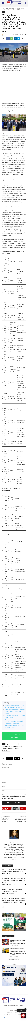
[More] (22, 38)
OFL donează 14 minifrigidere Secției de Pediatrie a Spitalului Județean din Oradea (15, 711)
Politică (6, 8)
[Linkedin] (15, 38)
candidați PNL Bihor (6, 746)
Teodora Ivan (8, 34)
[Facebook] (8, 38)
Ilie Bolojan (10, 748)
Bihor (17, 744)
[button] (23, 1016)
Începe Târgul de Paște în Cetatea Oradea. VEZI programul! (7, 819)
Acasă (3, 8)
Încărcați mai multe (13, 959)
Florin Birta (4, 748)
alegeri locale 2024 (10, 744)
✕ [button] (25, 1009)
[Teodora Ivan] (3, 35)
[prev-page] (3, 907)
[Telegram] (18, 38)
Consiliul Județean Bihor (17, 746)
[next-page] (5, 907)
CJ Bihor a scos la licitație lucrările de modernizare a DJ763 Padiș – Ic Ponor (20, 819)
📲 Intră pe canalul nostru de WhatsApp (14, 736)
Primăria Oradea (5, 750)
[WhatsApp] (11, 38)
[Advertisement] (14, 87)
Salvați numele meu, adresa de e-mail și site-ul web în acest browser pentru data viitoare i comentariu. (14, 796)
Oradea (16, 748)
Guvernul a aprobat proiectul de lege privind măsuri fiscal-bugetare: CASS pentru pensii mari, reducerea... (13, 900)
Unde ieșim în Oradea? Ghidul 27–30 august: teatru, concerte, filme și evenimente (17, 941)
